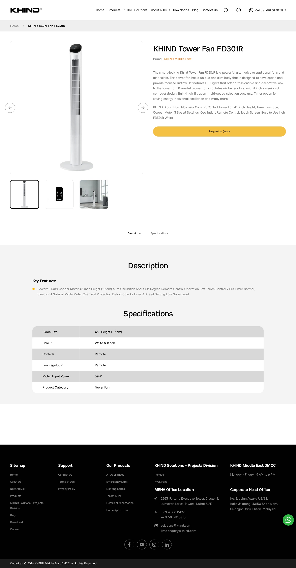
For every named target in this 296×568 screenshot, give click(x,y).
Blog (13, 515)
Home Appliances (117, 510)
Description (135, 233)
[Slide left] (10, 108)
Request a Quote (219, 131)
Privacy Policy (66, 489)
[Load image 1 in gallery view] (24, 194)
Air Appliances (115, 474)
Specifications (159, 233)
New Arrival (17, 489)
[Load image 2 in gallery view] (59, 194)
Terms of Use (66, 481)
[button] (135, 10)
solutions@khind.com (176, 525)
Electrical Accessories (119, 503)
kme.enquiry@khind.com (178, 531)
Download (16, 522)
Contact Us (65, 474)
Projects (159, 474)
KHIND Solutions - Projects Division (26, 505)
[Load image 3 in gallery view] (94, 194)
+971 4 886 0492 (173, 512)
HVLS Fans (160, 481)
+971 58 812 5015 (276, 10)
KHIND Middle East (177, 59)
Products (15, 496)
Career (14, 529)
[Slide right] (143, 108)
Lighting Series (115, 489)
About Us (15, 481)
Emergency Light (116, 481)
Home (14, 26)
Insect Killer (113, 496)
